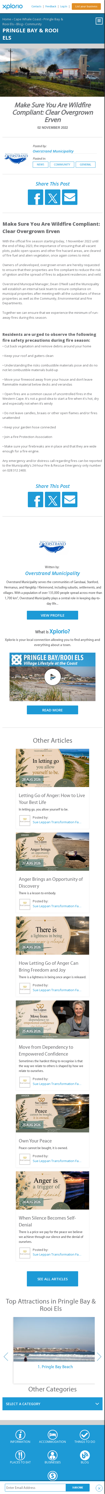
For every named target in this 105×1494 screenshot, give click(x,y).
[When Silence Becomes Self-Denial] (52, 1190)
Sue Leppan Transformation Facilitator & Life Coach (57, 822)
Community (33, 24)
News (40, 164)
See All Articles (52, 1278)
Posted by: (40, 146)
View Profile (52, 615)
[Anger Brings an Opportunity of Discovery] (52, 852)
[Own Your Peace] (52, 1113)
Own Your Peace (35, 1141)
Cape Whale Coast (27, 19)
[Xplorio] (14, 6)
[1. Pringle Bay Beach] (55, 1339)
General (85, 164)
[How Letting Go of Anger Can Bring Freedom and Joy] (52, 936)
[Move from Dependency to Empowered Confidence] (52, 1019)
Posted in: (39, 158)
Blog (19, 24)
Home (6, 19)
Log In (63, 6)
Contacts (36, 6)
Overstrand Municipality (53, 151)
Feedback (50, 6)
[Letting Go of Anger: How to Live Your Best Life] (52, 768)
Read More (52, 709)
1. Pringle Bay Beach (55, 1366)
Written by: (52, 567)
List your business (86, 6)
